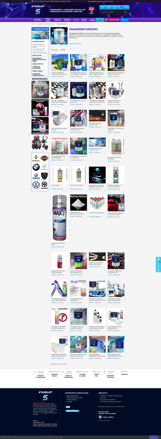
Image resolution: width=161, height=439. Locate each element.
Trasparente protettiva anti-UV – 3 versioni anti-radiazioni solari (78, 74)
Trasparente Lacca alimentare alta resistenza (78, 157)
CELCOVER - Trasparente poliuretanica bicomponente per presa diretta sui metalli (59, 102)
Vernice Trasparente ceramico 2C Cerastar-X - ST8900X (116, 213)
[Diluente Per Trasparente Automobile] (116, 146)
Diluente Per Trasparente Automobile (114, 158)
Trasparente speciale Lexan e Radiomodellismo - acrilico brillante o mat (96, 328)
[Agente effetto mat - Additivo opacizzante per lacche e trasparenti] (78, 202)
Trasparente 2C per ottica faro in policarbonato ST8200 (97, 299)
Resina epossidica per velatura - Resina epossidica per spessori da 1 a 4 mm (116, 74)
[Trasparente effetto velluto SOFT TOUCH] (78, 90)
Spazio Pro (103, 398)
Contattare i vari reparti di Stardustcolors (111, 396)
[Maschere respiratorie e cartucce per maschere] (40, 143)
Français (36, 1)
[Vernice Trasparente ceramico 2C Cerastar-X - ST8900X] (116, 203)
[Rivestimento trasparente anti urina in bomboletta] (60, 316)
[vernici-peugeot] (44, 176)
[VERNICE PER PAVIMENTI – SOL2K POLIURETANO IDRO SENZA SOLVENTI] (78, 344)
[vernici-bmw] (36, 167)
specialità (76, 19)
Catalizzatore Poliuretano (96, 213)
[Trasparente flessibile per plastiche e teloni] (78, 118)
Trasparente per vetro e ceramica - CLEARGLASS (114, 101)
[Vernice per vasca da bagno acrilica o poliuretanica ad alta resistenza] (60, 344)
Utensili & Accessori (84, 20)
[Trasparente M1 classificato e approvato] (116, 118)
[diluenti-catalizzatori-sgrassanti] (40, 107)
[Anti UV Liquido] (60, 175)
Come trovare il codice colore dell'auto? (38, 46)
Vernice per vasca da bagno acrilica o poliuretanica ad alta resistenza (59, 356)
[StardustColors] (38, 10)
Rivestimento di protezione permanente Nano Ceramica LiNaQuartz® (96, 187)
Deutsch (46, 1)
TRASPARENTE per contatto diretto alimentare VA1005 (96, 73)
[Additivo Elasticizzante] (78, 175)
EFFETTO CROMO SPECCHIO (48, 20)
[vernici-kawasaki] (44, 185)
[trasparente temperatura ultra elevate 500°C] (116, 261)
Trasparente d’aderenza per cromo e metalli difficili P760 (96, 101)
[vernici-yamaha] (36, 176)
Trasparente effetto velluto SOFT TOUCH (78, 101)
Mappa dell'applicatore (72, 396)
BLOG (98, 19)
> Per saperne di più (75, 43)
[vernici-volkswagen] (36, 185)
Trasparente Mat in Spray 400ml (58, 243)
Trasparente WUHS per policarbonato (76, 299)
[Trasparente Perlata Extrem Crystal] (60, 118)
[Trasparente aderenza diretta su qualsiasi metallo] (60, 62)
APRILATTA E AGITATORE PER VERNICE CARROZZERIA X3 (96, 263)
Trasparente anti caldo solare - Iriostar (95, 149)
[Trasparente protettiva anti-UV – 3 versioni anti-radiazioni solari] (78, 62)
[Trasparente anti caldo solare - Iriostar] (97, 142)
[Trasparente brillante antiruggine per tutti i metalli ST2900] (78, 261)
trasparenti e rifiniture (113, 33)
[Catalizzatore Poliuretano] (97, 202)
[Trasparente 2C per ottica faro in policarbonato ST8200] (97, 288)
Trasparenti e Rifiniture (67, 20)
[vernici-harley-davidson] (44, 158)
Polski (68, 1)
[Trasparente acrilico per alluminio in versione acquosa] (78, 316)
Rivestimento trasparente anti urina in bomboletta (59, 327)
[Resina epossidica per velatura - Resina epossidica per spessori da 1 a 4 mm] (116, 62)
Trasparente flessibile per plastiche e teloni (77, 129)
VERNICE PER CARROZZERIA (57, 20)
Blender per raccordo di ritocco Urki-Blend (58, 271)
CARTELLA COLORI (110, 19)
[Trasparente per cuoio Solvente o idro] (97, 116)
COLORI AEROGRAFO (92, 20)
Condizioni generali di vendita (74, 398)
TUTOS (123, 19)
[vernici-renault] (36, 158)
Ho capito (153, 437)
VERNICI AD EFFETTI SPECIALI (37, 20)
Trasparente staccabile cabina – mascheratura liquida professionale (114, 300)
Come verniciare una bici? (38, 50)
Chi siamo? (69, 401)
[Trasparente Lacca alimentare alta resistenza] (78, 146)
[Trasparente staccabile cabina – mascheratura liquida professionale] (116, 288)
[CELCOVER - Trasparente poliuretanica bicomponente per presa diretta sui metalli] (60, 90)
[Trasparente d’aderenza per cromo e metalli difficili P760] (97, 90)
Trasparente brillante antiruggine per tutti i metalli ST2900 (76, 272)
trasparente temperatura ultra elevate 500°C (115, 271)
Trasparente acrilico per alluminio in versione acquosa (77, 328)
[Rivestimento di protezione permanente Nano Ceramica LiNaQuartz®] (97, 175)
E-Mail (40, 413)
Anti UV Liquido (56, 185)
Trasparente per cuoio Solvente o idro (95, 124)
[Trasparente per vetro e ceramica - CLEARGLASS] (116, 90)
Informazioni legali (71, 399)
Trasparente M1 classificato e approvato (116, 129)
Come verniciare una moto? (38, 49)
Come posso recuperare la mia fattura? (110, 401)
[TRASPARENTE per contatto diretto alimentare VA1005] (97, 62)
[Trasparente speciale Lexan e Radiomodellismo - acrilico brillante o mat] (97, 316)
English (41, 1)
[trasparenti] (40, 125)
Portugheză (63, 1)
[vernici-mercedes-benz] (44, 167)
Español (52, 1)
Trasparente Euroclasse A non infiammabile (59, 157)
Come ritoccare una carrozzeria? (39, 52)
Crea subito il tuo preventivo (107, 399)
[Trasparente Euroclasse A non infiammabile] (60, 146)
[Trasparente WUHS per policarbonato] (78, 288)
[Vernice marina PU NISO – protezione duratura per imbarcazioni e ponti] (116, 344)
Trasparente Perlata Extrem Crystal (59, 129)
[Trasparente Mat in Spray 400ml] (60, 218)
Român (57, 1)
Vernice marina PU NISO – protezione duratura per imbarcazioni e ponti (115, 356)
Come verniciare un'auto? (38, 44)
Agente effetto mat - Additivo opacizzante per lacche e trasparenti (77, 214)
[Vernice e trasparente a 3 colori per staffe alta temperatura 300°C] (116, 175)
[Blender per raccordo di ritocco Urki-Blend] (60, 261)
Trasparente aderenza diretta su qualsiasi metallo (59, 73)
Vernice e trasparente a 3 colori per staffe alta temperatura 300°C (114, 187)
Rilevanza (54, 50)
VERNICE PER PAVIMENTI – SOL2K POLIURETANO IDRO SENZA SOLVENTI (78, 356)
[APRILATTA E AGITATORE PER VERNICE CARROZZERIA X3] (97, 256)
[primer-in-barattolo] (40, 89)
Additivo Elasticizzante (76, 185)
